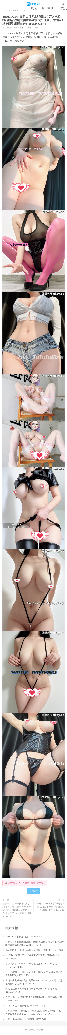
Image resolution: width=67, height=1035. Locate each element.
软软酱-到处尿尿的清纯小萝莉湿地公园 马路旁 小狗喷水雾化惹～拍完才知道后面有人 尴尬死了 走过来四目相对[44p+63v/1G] (16, 910)
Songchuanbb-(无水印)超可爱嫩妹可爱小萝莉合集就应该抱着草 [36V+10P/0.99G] (50, 906)
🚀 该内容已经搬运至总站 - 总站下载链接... (25, 883)
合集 (21, 27)
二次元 (32, 8)
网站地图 (40, 1030)
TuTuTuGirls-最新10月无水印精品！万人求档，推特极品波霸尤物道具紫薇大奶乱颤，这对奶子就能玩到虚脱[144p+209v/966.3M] (33, 20)
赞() (35, 891)
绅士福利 (47, 8)
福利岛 (33, 4)
